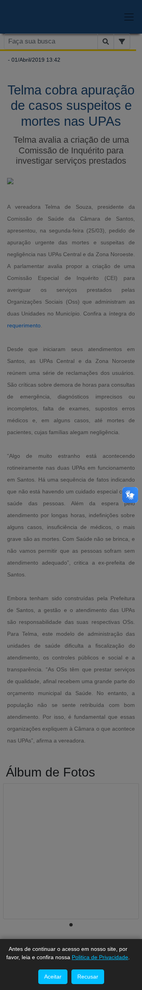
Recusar (87, 976)
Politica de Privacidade (100, 957)
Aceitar (53, 976)
